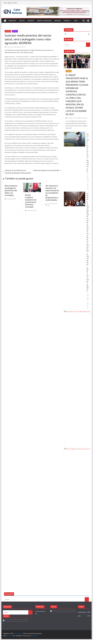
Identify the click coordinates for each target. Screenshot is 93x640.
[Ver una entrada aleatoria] (88, 20)
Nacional (57, 20)
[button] (70, 20)
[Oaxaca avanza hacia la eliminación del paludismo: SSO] (74, 161)
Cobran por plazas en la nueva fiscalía (46, 170)
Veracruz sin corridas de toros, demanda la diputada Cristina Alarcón (18, 171)
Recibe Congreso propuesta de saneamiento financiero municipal (30, 201)
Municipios (12, 20)
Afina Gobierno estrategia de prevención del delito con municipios (11, 190)
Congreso (7, 31)
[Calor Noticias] (5, 20)
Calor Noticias (83, 118)
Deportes (31, 20)
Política (22, 20)
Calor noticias (22, 47)
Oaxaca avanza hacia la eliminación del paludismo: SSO (88, 153)
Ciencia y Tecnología (44, 20)
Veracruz (15, 31)
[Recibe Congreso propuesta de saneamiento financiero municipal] (32, 184)
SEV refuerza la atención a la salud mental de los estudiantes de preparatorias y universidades (52, 193)
